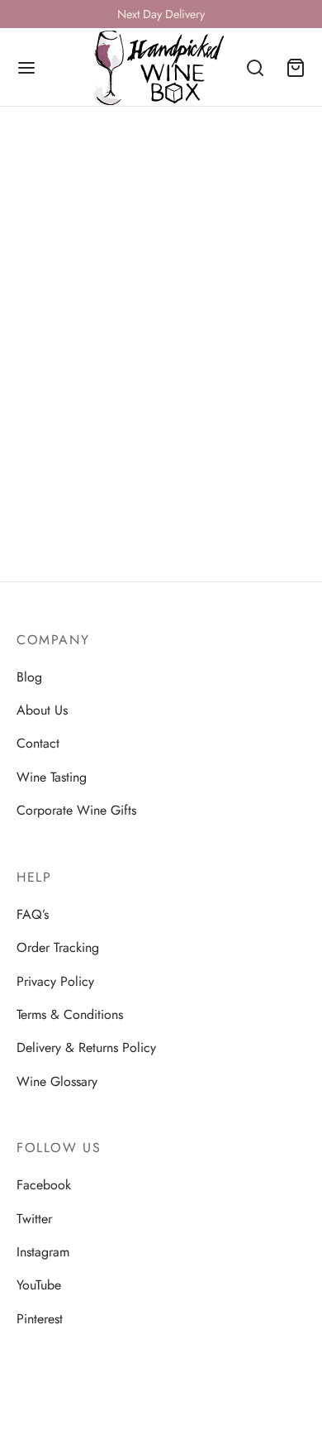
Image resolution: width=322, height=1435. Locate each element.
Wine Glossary (57, 1081)
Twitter (34, 1218)
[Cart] (295, 68)
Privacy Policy (55, 981)
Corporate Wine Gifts (76, 810)
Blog (29, 676)
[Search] (255, 68)
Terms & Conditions (70, 1014)
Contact (38, 743)
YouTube (39, 1284)
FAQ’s (33, 914)
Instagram (43, 1251)
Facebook (44, 1184)
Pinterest (40, 1318)
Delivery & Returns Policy (86, 1047)
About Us (42, 710)
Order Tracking (58, 947)
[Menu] (26, 68)
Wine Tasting (52, 777)
